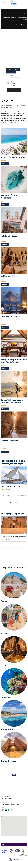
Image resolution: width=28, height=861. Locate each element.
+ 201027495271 (7, 798)
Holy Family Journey (10, 236)
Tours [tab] (9, 69)
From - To (12, 81)
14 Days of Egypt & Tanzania (13, 157)
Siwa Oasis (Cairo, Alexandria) (9, 196)
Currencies (3, 841)
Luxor (4, 665)
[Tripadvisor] (6, 810)
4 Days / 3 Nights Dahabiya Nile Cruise (13, 487)
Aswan (4, 633)
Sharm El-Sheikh (9, 761)
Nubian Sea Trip (8, 276)
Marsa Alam (7, 729)
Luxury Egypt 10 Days (10, 316)
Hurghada (6, 697)
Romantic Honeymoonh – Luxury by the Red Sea (12, 401)
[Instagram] (3, 810)
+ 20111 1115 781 (6, 796)
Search (14, 90)
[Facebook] (9, 810)
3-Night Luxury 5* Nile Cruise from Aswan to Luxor (14, 360)
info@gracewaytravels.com (10, 804)
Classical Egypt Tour (10, 440)
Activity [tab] (16, 69)
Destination (12, 75)
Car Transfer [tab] (11, 72)
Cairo (4, 601)
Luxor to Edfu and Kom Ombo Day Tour (14, 536)
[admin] (25, 484)
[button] (10, 502)
